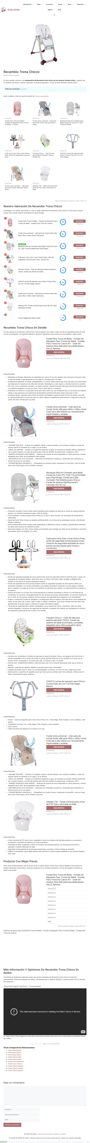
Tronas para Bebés (41, 96)
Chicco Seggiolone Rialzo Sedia (29, 318)
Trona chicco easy (14, 1050)
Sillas (69, 4)
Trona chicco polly (14, 1057)
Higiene (50, 9)
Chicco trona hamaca (16, 1061)
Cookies (63, 1134)
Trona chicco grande (15, 1066)
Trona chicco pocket (15, 1070)
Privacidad (49, 1134)
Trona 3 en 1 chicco (15, 1064)
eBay (49, 921)
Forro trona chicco (14, 1055)
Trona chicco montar (15, 1068)
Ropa (39, 4)
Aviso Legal (41, 1134)
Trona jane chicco (14, 1052)
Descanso (49, 4)
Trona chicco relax (15, 1059)
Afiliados (56, 1134)
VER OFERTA (58, 352)
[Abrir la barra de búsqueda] (54, 15)
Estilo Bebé (14, 9)
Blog (59, 9)
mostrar (23, 89)
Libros (60, 4)
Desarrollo (80, 4)
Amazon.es (52, 889)
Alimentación (27, 4)
